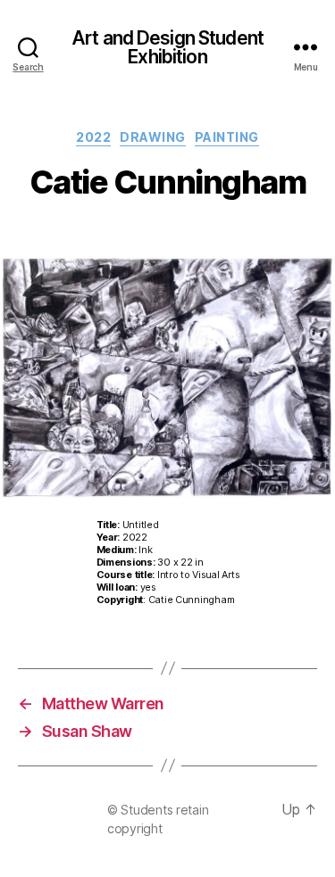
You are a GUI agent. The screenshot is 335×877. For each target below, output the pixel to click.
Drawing (153, 137)
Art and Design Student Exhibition (167, 47)
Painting (227, 137)
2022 (93, 137)
